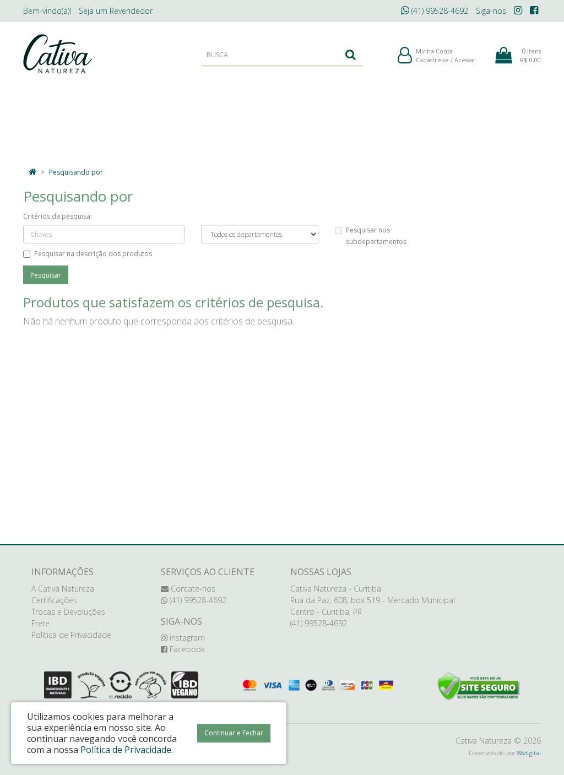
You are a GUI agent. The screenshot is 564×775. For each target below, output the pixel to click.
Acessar (465, 60)
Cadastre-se (432, 60)
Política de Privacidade (71, 635)
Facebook (186, 649)
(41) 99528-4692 (438, 11)
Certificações (54, 600)
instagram (186, 637)
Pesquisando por (76, 172)
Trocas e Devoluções (68, 611)
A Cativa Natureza (62, 588)
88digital (529, 753)
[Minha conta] (405, 56)
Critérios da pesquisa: (57, 216)
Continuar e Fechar (233, 733)
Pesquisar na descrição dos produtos (93, 253)
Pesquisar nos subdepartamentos (376, 235)
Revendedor (116, 11)
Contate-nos (192, 588)
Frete (40, 623)
